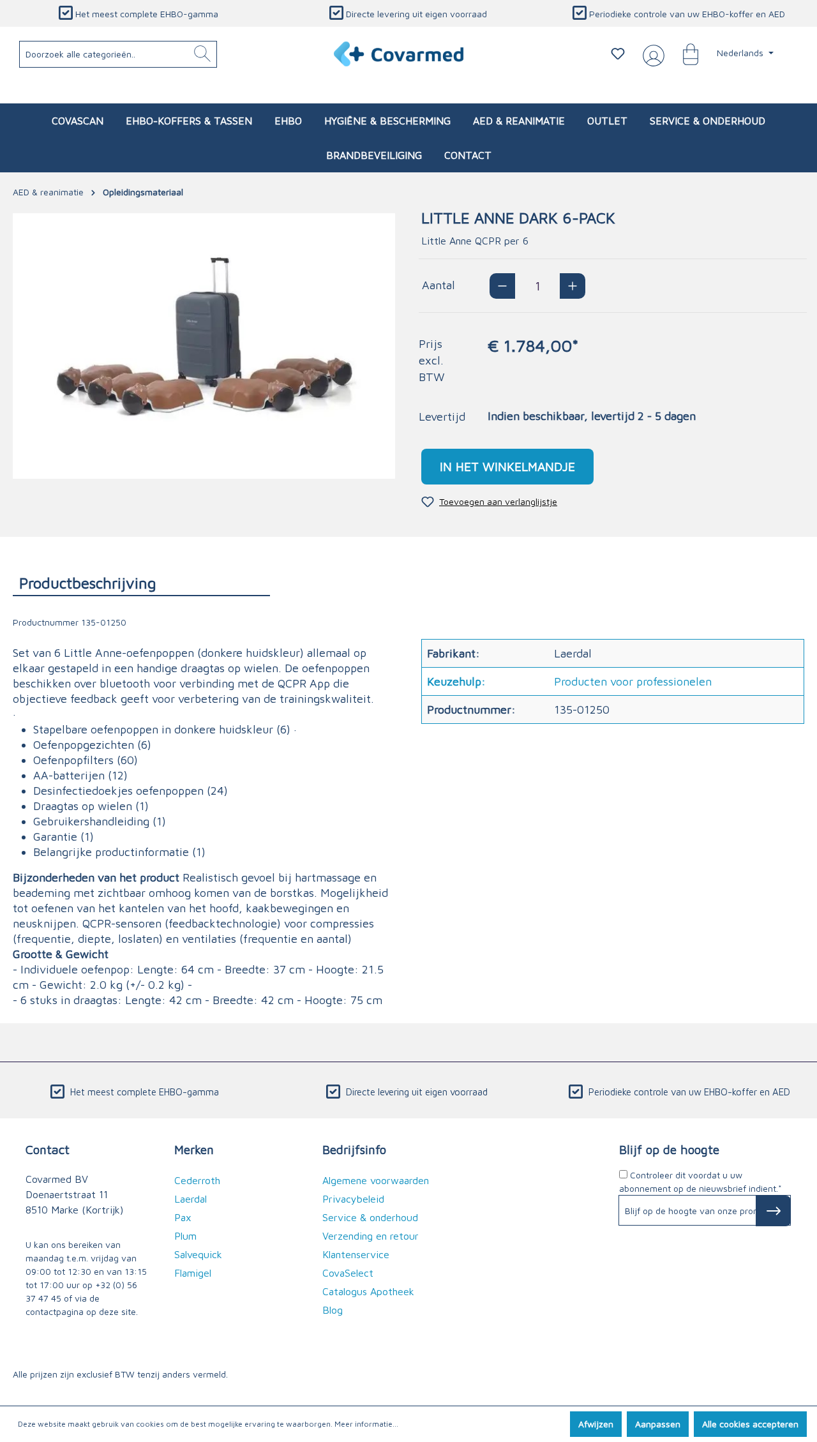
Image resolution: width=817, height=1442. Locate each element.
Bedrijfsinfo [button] (354, 1149)
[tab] (141, 582)
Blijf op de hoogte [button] (669, 1149)
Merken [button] (194, 1149)
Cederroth (197, 1180)
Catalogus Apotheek (368, 1291)
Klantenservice (355, 1254)
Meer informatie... (366, 1424)
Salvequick (198, 1254)
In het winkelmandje (507, 466)
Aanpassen (657, 1423)
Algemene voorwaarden (375, 1180)
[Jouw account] (651, 54)
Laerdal (190, 1199)
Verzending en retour (370, 1236)
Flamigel (192, 1273)
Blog (332, 1310)
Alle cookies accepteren (750, 1423)
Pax (182, 1217)
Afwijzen (595, 1423)
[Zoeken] (202, 54)
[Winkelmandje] (684, 53)
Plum (185, 1236)
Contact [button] (48, 1149)
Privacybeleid (353, 1199)
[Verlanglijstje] (618, 53)
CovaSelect (347, 1273)
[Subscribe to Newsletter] (773, 1211)
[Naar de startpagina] (399, 54)
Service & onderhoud (370, 1217)
